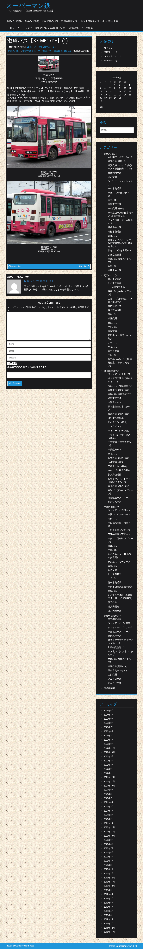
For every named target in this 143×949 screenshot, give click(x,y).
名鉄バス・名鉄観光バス (120, 385)
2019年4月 (109, 911)
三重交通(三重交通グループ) (120, 444)
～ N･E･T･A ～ (14, 27)
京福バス (112, 453)
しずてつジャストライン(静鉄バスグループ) (120, 480)
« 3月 (102, 101)
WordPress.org (110, 60)
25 (130, 94)
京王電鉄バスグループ (119, 631)
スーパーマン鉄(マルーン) (42, 47)
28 (110, 98)
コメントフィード (113, 56)
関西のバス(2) (32, 21)
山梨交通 (112, 674)
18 (130, 91)
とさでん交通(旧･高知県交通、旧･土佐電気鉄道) (120, 597)
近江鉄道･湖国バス (117, 161)
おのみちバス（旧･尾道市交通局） (119, 556)
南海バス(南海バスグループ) (120, 260)
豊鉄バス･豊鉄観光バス (119, 394)
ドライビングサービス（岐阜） (119, 436)
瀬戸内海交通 (114, 610)
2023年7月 (109, 727)
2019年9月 (109, 890)
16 (120, 91)
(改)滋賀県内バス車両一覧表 (50, 27)
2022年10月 (109, 752)
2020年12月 (109, 827)
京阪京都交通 (114, 204)
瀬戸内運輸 (113, 606)
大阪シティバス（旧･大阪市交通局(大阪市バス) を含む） (120, 243)
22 (115, 94)
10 (125, 88)
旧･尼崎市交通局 (116, 287)
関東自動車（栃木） (118, 670)
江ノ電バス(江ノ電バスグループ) (120, 653)
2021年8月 (109, 794)
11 (130, 88)
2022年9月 (109, 756)
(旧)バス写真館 (110, 21)
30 (120, 98)
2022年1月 (109, 773)
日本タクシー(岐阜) (117, 422)
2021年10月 (109, 785)
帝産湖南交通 (114, 172)
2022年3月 (109, 765)
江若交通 (112, 177)
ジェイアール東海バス (119, 374)
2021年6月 (109, 802)
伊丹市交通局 (114, 283)
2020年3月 (109, 865)
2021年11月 (109, 781)
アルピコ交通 (114, 678)
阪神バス (112, 314)
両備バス (112, 518)
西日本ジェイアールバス (120, 157)
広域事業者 (109, 688)
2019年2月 (109, 919)
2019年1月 (109, 923)
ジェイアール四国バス (119, 510)
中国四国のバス (69, 21)
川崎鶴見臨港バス (117, 647)
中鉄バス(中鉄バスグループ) (120, 540)
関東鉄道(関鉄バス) (117, 666)
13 (105, 91)
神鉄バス (112, 322)
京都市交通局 (114, 188)
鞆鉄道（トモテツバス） (120, 561)
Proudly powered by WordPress (20, 945)
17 (125, 91)
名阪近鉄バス (114, 402)
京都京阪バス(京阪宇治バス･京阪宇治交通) (120, 214)
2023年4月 (109, 739)
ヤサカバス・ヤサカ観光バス (120, 222)
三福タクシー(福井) (117, 466)
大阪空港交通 (114, 254)
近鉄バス (112, 266)
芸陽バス (112, 566)
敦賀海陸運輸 (114, 474)
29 (115, 98)
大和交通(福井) (115, 462)
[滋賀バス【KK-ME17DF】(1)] (48, 63)
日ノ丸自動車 (114, 574)
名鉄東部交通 (114, 398)
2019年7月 (109, 898)
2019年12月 (109, 877)
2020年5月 (109, 856)
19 (101, 94)
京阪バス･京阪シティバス (119, 194)
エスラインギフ (116, 426)
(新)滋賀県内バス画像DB (80, 27)
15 (115, 91)
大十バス (112, 342)
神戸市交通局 (114, 278)
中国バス (112, 550)
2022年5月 (109, 760)
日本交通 (112, 570)
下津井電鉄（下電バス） (120, 534)
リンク (28, 27)
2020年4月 (109, 861)
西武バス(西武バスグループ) (120, 660)
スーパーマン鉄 (28, 5)
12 (101, 91)
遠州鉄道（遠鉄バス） (119, 486)
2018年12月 (109, 927)
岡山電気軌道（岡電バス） (119, 524)
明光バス (112, 346)
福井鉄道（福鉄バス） (119, 458)
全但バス (112, 327)
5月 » (102, 107)
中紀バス (112, 355)
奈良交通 (112, 331)
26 (101, 98)
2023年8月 (109, 723)
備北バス (112, 545)
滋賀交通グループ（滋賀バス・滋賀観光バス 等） (47, 51)
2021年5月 (109, 806)
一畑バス (112, 578)
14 (110, 91)
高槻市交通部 (114, 231)
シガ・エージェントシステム (120, 183)
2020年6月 (109, 852)
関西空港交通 (114, 270)
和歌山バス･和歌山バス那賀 (119, 337)
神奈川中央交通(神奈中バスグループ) (120, 642)
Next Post (83, 266)
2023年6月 (109, 731)
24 (125, 94)
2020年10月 (109, 836)
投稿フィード (110, 52)
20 (105, 94)
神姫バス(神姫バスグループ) (120, 293)
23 (120, 94)
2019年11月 (109, 881)
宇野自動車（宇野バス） (120, 530)
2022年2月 (109, 769)
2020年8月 (109, 844)
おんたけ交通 (114, 683)
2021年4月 (109, 810)
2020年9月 (109, 840)
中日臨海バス (114, 449)
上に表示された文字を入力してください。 (28, 366)
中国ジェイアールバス (119, 514)
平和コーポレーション (119, 430)
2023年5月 (109, 735)
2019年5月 (109, 906)
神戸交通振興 (114, 310)
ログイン (108, 48)
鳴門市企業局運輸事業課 (120, 586)
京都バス (112, 200)
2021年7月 (109, 798)
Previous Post (16, 266)
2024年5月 (109, 714)
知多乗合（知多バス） (119, 390)
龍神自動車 (113, 351)
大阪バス (112, 235)
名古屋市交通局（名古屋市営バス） (120, 380)
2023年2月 (109, 744)
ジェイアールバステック (120, 627)
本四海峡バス (114, 306)
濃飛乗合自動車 (116, 418)
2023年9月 (109, 718)
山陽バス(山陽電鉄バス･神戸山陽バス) (120, 300)
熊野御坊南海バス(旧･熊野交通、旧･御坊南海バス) (120, 362)
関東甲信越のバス (90, 21)
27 (105, 98)
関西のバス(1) (14, 21)
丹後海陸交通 (114, 227)
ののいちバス (114, 502)
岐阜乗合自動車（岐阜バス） (120, 408)
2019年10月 (109, 886)
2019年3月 (109, 915)
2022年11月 (109, 748)
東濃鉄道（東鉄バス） (119, 414)
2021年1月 (109, 823)
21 (110, 94)
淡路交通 (112, 318)
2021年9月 (109, 790)
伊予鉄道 (112, 602)
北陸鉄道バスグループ (119, 497)
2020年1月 (109, 873)
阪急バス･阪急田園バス (119, 250)
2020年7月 (109, 848)
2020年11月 (109, 831)
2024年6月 (109, 710)
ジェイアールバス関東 (119, 623)
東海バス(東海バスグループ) (120, 492)
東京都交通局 (114, 619)
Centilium (121, 946)
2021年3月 (109, 815)
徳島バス (112, 591)
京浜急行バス (114, 635)
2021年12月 (109, 777)
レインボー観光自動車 (119, 470)
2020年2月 (109, 869)
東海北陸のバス (50, 21)
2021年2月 (109, 819)
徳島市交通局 (114, 582)
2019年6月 (109, 902)
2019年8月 (109, 894)
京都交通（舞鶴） (117, 208)
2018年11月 (109, 932)
